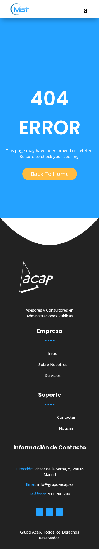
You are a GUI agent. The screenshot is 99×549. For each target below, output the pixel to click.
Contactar (66, 417)
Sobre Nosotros (52, 365)
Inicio (52, 354)
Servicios (53, 376)
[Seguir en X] (59, 512)
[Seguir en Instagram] (49, 512)
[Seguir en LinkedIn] (39, 512)
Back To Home (50, 173)
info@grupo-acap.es (55, 484)
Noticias (66, 428)
